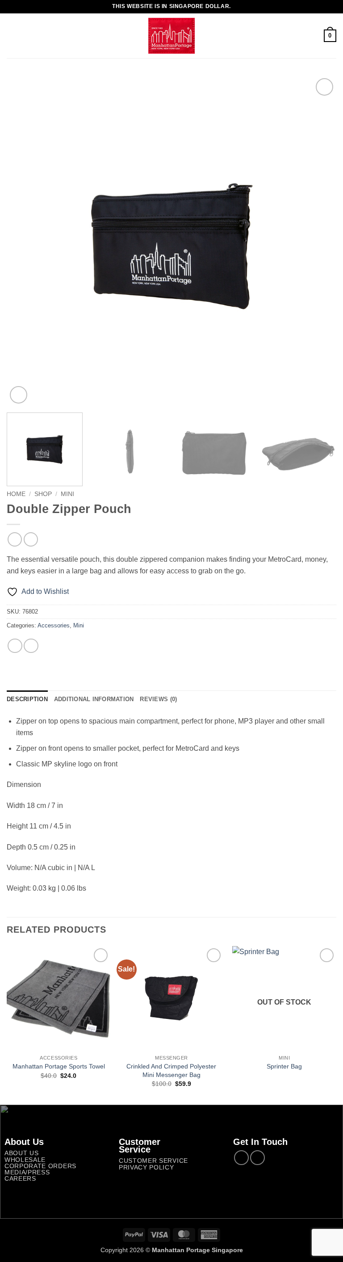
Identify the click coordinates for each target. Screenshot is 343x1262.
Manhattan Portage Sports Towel (59, 1066)
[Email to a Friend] (31, 646)
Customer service (153, 1160)
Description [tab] (27, 699)
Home (16, 494)
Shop (43, 494)
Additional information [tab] (94, 699)
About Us (21, 1153)
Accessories (54, 625)
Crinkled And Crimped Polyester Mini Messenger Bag (171, 1070)
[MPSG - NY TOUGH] (172, 36)
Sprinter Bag (284, 1066)
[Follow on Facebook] (241, 1157)
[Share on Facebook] (15, 646)
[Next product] (14, 539)
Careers (20, 1178)
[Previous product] (31, 539)
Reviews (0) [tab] (158, 699)
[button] (12, 35)
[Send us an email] (257, 1157)
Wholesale (25, 1160)
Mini (67, 494)
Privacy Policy (146, 1167)
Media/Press (27, 1172)
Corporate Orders (40, 1166)
